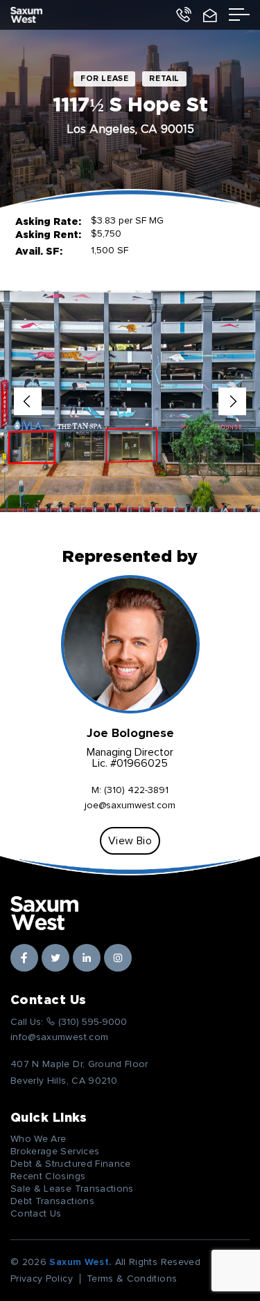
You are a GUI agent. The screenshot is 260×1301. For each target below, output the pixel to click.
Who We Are (38, 1139)
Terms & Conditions (132, 1279)
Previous (28, 401)
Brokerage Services (54, 1151)
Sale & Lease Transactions (72, 1189)
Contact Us (36, 1214)
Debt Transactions (52, 1201)
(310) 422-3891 (136, 790)
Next (232, 401)
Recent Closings (47, 1176)
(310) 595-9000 (183, 15)
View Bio (130, 840)
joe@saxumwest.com (130, 805)
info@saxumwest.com (210, 15)
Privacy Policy (41, 1279)
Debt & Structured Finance (70, 1164)
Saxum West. (80, 1262)
